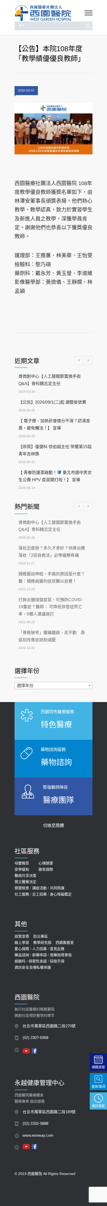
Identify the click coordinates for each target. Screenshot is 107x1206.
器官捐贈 (45, 869)
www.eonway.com (38, 1135)
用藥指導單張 (61, 955)
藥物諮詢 (56, 762)
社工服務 (22, 894)
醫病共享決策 (25, 875)
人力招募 (39, 949)
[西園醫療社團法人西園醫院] (50, 13)
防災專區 (40, 936)
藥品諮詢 (22, 955)
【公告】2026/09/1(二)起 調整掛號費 (52, 402)
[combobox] (53, 685)
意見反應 (57, 949)
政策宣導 (22, 936)
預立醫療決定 (25, 882)
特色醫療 (56, 724)
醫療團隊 (58, 800)
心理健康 (45, 863)
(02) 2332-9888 (35, 1123)
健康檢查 (22, 888)
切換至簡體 (53, 825)
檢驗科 (20, 961)
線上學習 (22, 942)
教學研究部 (42, 942)
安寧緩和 (22, 869)
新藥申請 (39, 955)
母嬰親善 (22, 863)
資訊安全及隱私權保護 (33, 967)
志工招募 (39, 894)
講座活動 (39, 888)
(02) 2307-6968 (35, 1038)
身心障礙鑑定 (61, 894)
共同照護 (57, 888)
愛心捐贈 (22, 949)
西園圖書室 (65, 942)
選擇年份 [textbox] (25, 685)
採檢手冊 (57, 961)
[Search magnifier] (88, 25)
